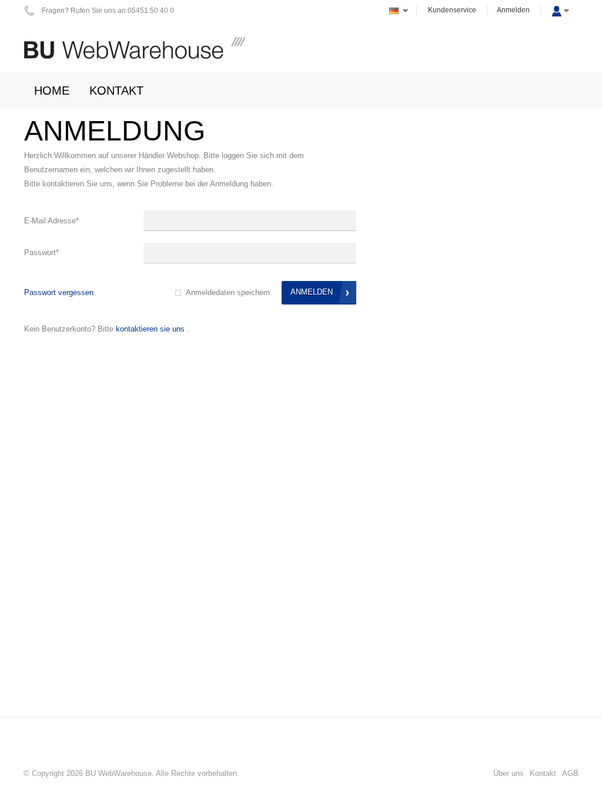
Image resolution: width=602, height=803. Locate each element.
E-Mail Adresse (51, 220)
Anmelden (513, 10)
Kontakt (543, 773)
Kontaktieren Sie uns (150, 328)
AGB (570, 773)
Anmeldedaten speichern (228, 292)
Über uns (508, 773)
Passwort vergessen (58, 292)
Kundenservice (452, 10)
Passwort (41, 252)
